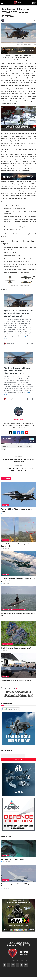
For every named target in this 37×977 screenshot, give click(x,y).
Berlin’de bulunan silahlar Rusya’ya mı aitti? (16, 648)
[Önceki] (17, 894)
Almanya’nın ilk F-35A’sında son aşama (13, 859)
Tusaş (3, 449)
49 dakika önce (6, 548)
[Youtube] (26, 432)
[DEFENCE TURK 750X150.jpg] (18, 176)
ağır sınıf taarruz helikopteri (14, 443)
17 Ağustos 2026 (6, 888)
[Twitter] (10, 432)
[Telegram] (22, 432)
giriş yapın (19, 688)
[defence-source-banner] (18, 439)
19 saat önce (5, 583)
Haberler (5, 505)
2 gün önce (5, 650)
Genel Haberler (7, 644)
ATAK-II (27, 443)
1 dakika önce (6, 513)
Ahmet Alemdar (12, 20)
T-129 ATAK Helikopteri (24, 446)
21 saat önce (5, 618)
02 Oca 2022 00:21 (24, 20)
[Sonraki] (20, 894)
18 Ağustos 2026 (6, 861)
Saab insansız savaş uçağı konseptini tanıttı (16, 680)
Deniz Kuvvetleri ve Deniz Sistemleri (14, 609)
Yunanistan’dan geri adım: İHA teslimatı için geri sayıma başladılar (18, 885)
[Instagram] (18, 432)
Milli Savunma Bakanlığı (9, 446)
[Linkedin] (14, 432)
